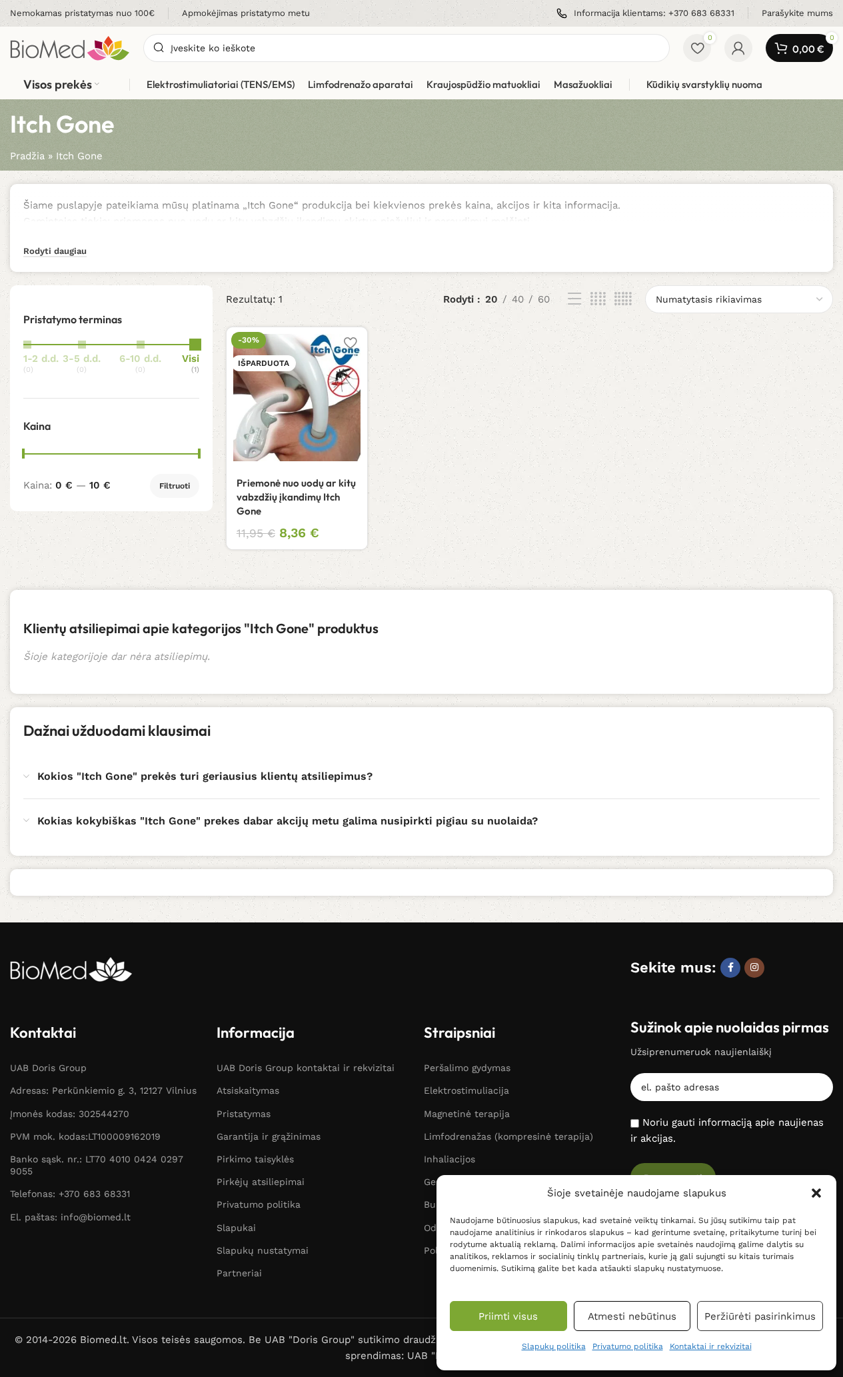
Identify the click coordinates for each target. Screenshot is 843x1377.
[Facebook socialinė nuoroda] (730, 968)
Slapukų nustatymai (263, 1250)
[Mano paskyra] (738, 48)
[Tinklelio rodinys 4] (598, 299)
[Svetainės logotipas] (70, 47)
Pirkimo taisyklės (255, 1159)
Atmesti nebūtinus (632, 1316)
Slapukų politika (554, 1346)
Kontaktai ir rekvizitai (711, 1346)
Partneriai (239, 1273)
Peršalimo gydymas (467, 1067)
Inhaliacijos (449, 1159)
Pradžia (27, 156)
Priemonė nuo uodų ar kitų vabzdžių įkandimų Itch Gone (296, 497)
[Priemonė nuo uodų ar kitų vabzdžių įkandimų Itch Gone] (297, 397)
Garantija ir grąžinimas (269, 1136)
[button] (816, 1193)
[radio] (190, 358)
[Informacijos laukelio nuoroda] (82, 13)
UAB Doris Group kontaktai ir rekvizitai (306, 1067)
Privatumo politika (627, 1346)
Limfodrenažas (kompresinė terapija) (508, 1136)
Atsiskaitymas (248, 1090)
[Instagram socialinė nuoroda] (754, 968)
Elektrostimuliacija (466, 1090)
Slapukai (236, 1227)
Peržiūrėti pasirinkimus (760, 1316)
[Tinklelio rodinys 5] (623, 299)
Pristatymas (244, 1113)
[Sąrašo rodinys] (574, 299)
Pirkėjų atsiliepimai (261, 1181)
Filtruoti (174, 486)
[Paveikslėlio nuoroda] (71, 968)
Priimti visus (508, 1316)
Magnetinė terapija (467, 1113)
